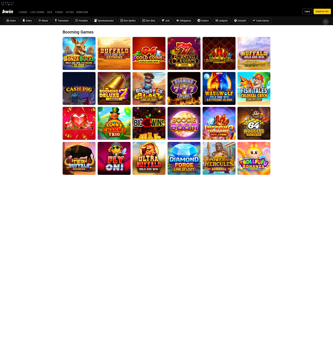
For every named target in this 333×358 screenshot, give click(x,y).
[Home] (9, 11)
